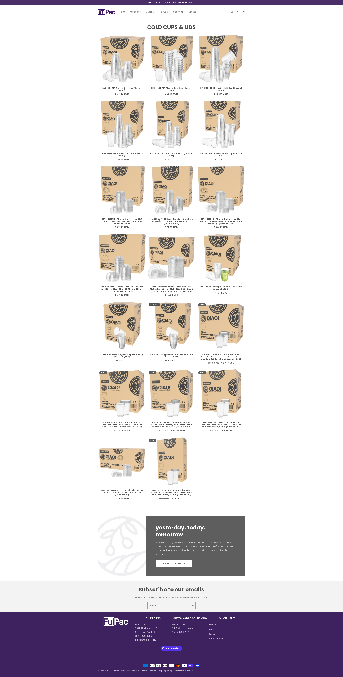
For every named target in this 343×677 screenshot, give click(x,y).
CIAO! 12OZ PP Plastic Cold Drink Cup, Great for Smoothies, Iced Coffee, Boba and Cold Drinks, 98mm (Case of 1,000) (221, 357)
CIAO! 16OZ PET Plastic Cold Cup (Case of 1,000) (221, 89)
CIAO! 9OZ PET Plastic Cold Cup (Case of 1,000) (122, 89)
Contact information (184, 671)
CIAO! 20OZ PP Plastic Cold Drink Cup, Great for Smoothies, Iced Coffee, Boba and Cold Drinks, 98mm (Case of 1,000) (171, 424)
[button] (136, 12)
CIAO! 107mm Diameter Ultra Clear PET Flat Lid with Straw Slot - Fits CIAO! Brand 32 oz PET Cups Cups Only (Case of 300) (171, 289)
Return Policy (216, 638)
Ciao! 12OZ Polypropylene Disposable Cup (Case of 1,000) (171, 356)
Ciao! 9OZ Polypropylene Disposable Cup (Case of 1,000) (221, 288)
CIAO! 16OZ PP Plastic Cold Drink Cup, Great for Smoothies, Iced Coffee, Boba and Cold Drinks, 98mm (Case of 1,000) (122, 424)
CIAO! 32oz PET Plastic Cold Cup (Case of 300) (221, 155)
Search (213, 624)
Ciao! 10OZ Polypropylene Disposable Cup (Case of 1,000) (121, 356)
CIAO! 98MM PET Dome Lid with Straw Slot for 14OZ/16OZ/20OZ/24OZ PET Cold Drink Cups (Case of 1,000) (122, 289)
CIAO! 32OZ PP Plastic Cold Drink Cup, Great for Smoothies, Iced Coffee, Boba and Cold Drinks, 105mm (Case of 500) (171, 492)
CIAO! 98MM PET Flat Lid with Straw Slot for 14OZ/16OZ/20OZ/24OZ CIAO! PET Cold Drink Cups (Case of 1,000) (221, 221)
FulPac (107, 671)
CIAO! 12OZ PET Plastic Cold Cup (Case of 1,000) (171, 89)
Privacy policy (133, 671)
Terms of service (149, 671)
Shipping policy (165, 671)
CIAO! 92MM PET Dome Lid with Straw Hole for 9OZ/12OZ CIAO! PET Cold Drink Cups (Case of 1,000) (171, 221)
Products (214, 634)
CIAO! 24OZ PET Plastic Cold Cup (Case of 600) (171, 155)
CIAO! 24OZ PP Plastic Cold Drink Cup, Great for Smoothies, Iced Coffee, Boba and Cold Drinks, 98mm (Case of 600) (221, 424)
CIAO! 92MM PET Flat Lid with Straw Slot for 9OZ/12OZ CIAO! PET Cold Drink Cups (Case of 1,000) (122, 221)
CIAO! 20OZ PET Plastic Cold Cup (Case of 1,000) (122, 155)
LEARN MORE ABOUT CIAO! (174, 563)
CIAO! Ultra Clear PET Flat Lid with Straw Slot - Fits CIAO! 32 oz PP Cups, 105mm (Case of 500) (122, 492)
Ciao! (212, 629)
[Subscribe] (192, 605)
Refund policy (119, 671)
